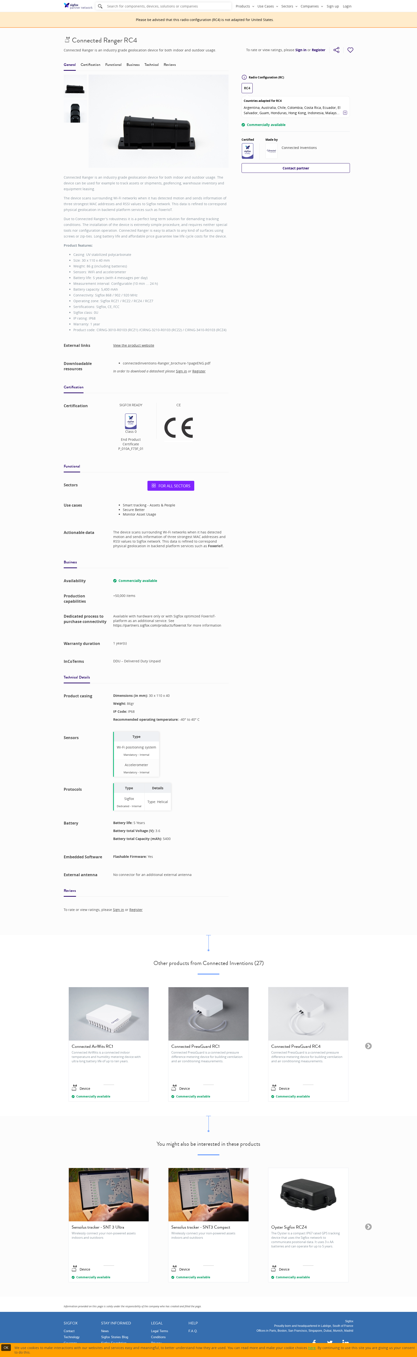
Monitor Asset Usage (139, 514)
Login (347, 6)
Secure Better (134, 509)
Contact (69, 1331)
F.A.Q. (193, 1331)
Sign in (300, 50)
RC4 (247, 88)
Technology (72, 1337)
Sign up (333, 6)
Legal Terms (159, 1331)
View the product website (133, 345)
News (105, 1331)
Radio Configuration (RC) (266, 77)
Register (318, 50)
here (312, 1347)
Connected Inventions (299, 147)
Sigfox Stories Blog (114, 1337)
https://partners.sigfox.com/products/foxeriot (150, 625)
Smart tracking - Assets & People (149, 505)
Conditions (158, 1337)
